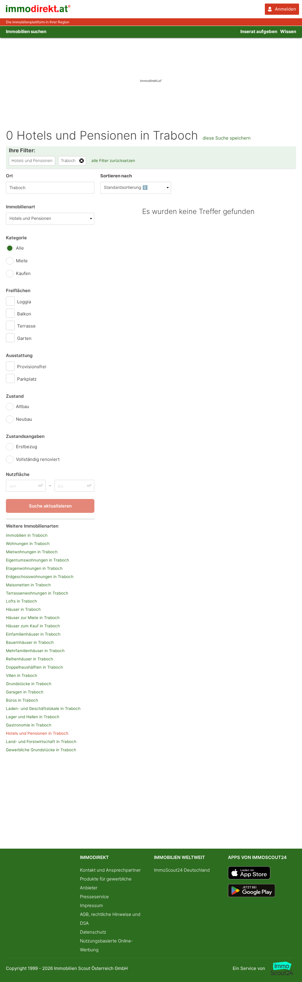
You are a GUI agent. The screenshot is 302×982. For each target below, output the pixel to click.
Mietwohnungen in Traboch (32, 551)
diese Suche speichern (227, 138)
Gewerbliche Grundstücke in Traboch (41, 749)
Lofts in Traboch (21, 601)
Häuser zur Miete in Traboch (33, 617)
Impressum (91, 905)
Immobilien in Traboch (26, 535)
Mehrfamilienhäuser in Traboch (35, 650)
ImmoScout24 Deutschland (182, 870)
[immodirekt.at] (38, 11)
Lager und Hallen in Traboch (32, 716)
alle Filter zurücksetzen (113, 160)
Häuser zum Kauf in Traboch (33, 625)
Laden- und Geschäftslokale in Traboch (43, 708)
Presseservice (94, 896)
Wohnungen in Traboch (28, 543)
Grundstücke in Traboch (28, 683)
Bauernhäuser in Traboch (30, 642)
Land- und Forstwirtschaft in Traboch (41, 741)
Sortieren (116, 176)
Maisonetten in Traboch (28, 584)
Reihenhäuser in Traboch (29, 659)
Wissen (288, 31)
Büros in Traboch (22, 700)
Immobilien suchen (26, 31)
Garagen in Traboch (24, 692)
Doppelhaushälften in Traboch (34, 667)
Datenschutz (93, 932)
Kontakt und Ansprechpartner (110, 870)
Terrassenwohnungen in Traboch (37, 593)
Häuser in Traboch (23, 609)
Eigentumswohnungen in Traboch (37, 560)
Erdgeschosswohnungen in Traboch (39, 576)
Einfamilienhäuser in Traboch (33, 634)
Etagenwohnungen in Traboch (34, 568)
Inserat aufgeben (258, 31)
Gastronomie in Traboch (28, 725)
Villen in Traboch (21, 675)
